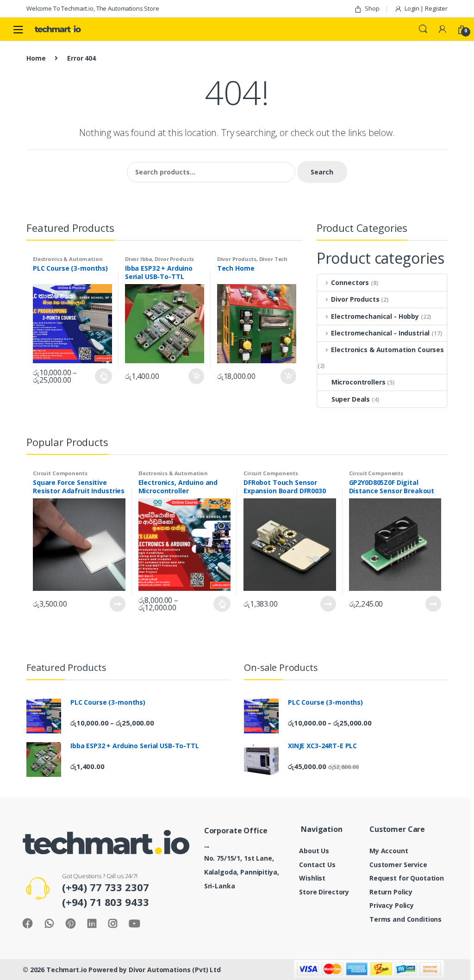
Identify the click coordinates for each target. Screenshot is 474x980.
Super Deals (350, 399)
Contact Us (317, 864)
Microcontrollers (358, 382)
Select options (103, 376)
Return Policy (390, 891)
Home (35, 58)
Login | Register (426, 8)
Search (423, 29)
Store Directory (324, 891)
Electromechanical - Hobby (375, 316)
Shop (372, 8)
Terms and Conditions (405, 919)
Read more (117, 604)
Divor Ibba (138, 258)
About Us (314, 850)
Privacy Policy (391, 905)
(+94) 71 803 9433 (105, 902)
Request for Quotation (406, 878)
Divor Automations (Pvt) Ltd (175, 969)
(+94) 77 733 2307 (105, 887)
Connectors (350, 282)
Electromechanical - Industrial (380, 333)
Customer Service (398, 864)
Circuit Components (60, 473)
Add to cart (195, 376)
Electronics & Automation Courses (387, 349)
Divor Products (174, 258)
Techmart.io (66, 969)
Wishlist (312, 878)
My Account (388, 850)
